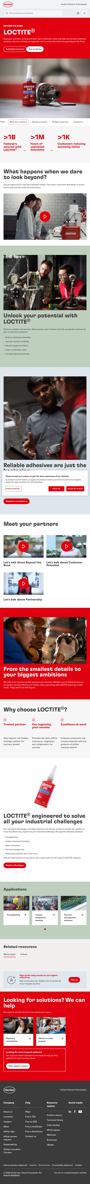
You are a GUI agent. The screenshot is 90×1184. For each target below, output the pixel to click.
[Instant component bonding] (45, 910)
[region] (45, 483)
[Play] (24, 546)
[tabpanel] (45, 962)
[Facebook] (74, 1111)
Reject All (56, 488)
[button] (25, 149)
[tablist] (45, 929)
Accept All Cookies (75, 488)
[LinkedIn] (70, 1111)
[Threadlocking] (16, 910)
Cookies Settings (13, 488)
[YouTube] (80, 1111)
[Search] (7, 13)
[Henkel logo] (8, 4)
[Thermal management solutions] (73, 910)
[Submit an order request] (51, 1031)
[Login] (78, 13)
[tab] (45, 929)
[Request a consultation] (18, 1031)
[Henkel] (9, 1090)
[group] (45, 914)
